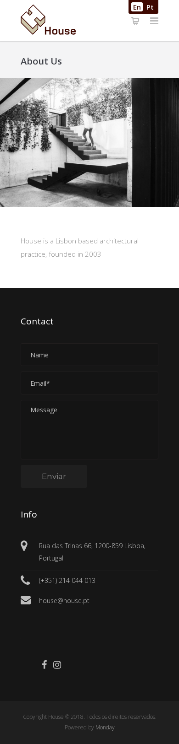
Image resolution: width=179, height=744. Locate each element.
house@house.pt (64, 600)
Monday (105, 727)
